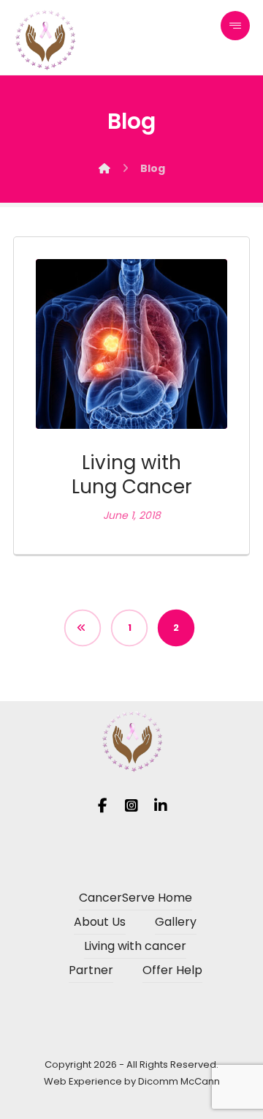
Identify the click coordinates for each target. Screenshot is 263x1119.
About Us (100, 921)
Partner (91, 970)
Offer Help (172, 970)
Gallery (176, 921)
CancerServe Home (135, 897)
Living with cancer (135, 946)
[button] (235, 25)
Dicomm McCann (179, 1081)
